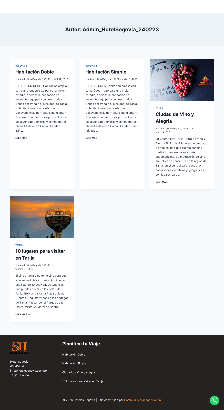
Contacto (107, 6)
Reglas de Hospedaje (182, 6)
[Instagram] (211, 6)
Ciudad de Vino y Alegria (78, 372)
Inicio (65, 6)
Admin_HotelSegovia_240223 (35, 79)
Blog (158, 6)
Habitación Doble (34, 72)
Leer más (23, 138)
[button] (214, 400)
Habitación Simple (105, 72)
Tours (146, 6)
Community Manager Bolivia (143, 400)
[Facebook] (204, 6)
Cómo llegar (128, 6)
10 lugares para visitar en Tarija (82, 381)
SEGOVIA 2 (21, 66)
